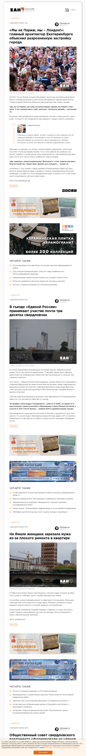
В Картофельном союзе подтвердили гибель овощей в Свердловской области (43, 494)
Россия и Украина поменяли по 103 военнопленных (35, 285)
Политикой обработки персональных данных (61, 747)
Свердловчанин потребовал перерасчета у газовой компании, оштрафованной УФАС (40, 504)
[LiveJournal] (75, 190)
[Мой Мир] (72, 190)
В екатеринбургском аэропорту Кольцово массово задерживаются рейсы (42, 267)
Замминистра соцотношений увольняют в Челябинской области (40, 701)
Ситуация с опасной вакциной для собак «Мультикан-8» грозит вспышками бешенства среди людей (40, 712)
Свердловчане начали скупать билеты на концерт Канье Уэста (40, 277)
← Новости (14, 18)
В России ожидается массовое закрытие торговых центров (39, 281)
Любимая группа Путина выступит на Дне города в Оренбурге (40, 512)
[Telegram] (69, 190)
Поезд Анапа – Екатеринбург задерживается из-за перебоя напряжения (44, 508)
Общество (13, 186)
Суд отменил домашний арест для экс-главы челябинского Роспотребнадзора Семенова (38, 273)
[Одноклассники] (66, 190)
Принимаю (43, 752)
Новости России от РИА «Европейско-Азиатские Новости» (17, 10)
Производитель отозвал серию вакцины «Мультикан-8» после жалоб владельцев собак (43, 696)
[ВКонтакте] (63, 190)
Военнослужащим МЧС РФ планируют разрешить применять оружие (43, 499)
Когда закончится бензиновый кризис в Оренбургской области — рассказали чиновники (41, 706)
